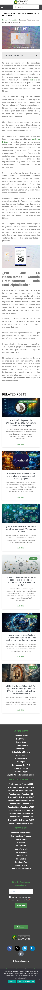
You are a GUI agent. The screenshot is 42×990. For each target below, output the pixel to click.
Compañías (13, 20)
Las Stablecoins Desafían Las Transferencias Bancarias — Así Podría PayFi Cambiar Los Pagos (21, 637)
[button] (2, 7)
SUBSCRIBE (21, 905)
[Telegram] (24, 948)
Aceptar (12, 981)
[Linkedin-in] (32, 948)
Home (4, 20)
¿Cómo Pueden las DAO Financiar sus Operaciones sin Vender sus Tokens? (21, 529)
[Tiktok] (21, 953)
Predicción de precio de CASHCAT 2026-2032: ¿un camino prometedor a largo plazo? (21, 423)
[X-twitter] (17, 948)
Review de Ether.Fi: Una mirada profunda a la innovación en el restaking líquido (21, 476)
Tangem (33, 80)
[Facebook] (9, 948)
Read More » (21, 444)
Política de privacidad (26, 981)
